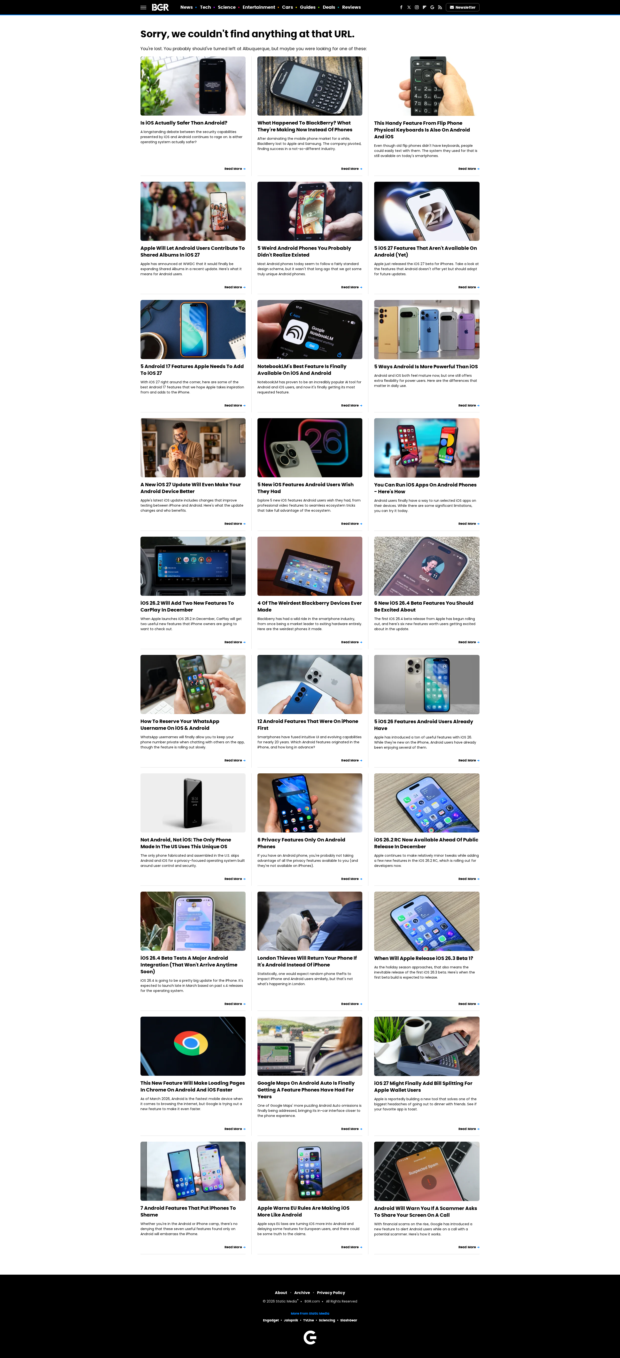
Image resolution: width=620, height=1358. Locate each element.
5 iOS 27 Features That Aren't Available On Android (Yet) (425, 251)
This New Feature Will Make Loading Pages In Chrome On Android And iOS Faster (192, 1086)
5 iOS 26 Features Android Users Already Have (423, 724)
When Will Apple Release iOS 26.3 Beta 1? (423, 958)
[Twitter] (409, 7)
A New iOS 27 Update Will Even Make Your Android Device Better (190, 488)
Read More (233, 169)
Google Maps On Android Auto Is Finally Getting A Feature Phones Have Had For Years (306, 1090)
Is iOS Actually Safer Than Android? (183, 123)
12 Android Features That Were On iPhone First (307, 724)
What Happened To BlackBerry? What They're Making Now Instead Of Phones (304, 126)
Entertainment (259, 7)
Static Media (286, 1301)
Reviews (351, 7)
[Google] (432, 7)
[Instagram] (417, 7)
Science (227, 7)
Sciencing (327, 1320)
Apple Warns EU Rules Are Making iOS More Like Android (303, 1211)
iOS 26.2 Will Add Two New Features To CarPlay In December (187, 606)
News (186, 7)
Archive (302, 1292)
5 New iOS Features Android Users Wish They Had (305, 488)
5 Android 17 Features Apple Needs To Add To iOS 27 (192, 369)
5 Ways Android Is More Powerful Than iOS (426, 366)
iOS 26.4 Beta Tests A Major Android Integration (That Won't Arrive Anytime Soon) (188, 965)
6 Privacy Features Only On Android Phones (301, 843)
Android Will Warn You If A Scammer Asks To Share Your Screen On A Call (425, 1211)
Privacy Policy (331, 1292)
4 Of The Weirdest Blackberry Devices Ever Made (309, 606)
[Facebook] (401, 7)
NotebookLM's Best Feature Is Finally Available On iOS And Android (302, 369)
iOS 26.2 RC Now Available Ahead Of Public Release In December (426, 843)
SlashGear (348, 1320)
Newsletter (465, 7)
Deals (329, 7)
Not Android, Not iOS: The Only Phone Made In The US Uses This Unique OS (185, 843)
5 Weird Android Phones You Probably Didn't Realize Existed (304, 251)
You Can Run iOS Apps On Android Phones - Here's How (425, 488)
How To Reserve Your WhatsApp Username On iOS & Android (179, 724)
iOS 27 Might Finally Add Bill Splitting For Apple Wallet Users (423, 1086)
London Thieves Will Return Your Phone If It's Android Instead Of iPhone (307, 961)
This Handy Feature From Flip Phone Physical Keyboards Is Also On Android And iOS (422, 130)
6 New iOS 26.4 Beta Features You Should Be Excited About (423, 606)
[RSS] (440, 7)
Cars (287, 7)
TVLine (308, 1320)
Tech (205, 7)
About (281, 1292)
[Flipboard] (424, 7)
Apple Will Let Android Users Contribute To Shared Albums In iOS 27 (192, 251)
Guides (308, 7)
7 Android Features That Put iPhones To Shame (188, 1211)
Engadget (271, 1320)
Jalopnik (291, 1320)
